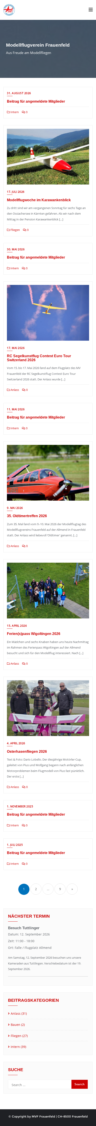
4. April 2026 (16, 743)
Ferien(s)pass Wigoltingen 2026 (33, 634)
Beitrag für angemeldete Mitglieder (36, 101)
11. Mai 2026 (16, 409)
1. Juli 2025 (15, 845)
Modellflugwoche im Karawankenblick (39, 200)
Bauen (15, 1024)
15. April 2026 (17, 626)
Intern (14, 112)
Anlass (14, 390)
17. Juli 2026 (16, 192)
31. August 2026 (19, 93)
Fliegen (15, 230)
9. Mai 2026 (15, 508)
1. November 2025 (20, 806)
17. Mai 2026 (16, 348)
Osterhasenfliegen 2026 (27, 751)
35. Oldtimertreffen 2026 (27, 516)
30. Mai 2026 (16, 249)
